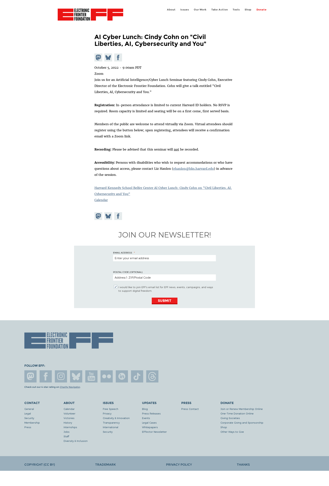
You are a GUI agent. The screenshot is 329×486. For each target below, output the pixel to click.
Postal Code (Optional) (127, 272)
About (171, 9)
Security (29, 418)
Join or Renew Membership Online (241, 408)
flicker (107, 376)
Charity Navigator (70, 387)
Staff (66, 436)
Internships (70, 427)
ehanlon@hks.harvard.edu (193, 168)
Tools (236, 9)
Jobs (66, 431)
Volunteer (69, 413)
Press (27, 427)
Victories (69, 418)
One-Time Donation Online (237, 413)
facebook (46, 376)
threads (152, 376)
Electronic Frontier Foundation (90, 17)
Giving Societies (230, 418)
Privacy (107, 413)
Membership (32, 422)
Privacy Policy (179, 464)
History (68, 422)
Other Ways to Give (232, 431)
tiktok (137, 376)
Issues (184, 9)
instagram (61, 376)
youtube (91, 376)
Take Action (219, 9)
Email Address (122, 252)
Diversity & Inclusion (76, 440)
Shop (248, 9)
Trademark (105, 464)
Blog (145, 408)
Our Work (200, 9)
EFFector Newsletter (154, 431)
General (29, 408)
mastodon (30, 376)
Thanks (243, 464)
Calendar (101, 200)
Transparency (111, 422)
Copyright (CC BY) (39, 464)
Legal (27, 413)
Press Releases (151, 413)
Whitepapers (150, 427)
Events (146, 418)
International (110, 427)
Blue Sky (76, 376)
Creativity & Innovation (116, 418)
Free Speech (110, 408)
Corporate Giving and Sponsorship (241, 422)
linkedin (122, 376)
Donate (261, 9)
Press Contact (190, 408)
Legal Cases (149, 422)
